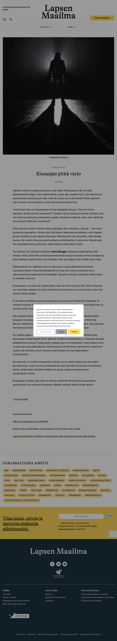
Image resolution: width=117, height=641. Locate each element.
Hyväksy (74, 332)
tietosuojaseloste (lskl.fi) (56, 326)
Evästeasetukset (45, 332)
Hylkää (61, 332)
